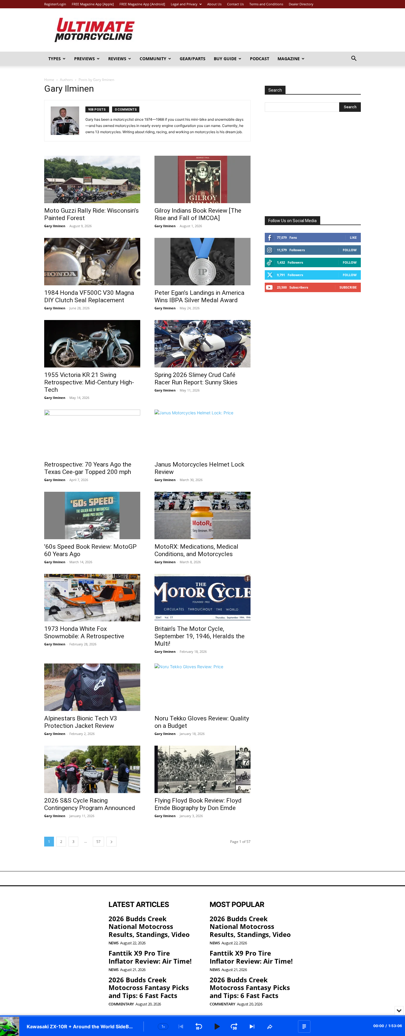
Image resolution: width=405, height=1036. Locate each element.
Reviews (117, 58)
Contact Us (235, 4)
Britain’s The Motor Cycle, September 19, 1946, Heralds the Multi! (199, 636)
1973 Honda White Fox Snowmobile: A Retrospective (84, 632)
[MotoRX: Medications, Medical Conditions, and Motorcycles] (202, 515)
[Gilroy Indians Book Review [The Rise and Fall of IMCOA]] (202, 179)
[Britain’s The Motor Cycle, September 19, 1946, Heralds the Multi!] (202, 597)
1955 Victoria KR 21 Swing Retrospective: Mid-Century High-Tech (89, 382)
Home (49, 79)
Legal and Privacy (184, 4)
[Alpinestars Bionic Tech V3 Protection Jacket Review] (92, 687)
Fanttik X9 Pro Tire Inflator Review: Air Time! (150, 957)
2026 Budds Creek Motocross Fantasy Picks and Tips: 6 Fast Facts (149, 987)
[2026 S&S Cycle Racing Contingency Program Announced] (92, 769)
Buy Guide (225, 58)
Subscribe (348, 287)
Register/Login (55, 4)
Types (54, 58)
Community (153, 58)
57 (98, 841)
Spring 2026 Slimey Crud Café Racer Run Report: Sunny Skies (195, 378)
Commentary (121, 1004)
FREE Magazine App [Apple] (93, 4)
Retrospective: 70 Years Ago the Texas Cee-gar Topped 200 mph (87, 468)
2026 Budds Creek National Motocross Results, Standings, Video (149, 926)
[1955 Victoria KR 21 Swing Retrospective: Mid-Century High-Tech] (92, 343)
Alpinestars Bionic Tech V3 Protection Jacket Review (80, 722)
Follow (350, 250)
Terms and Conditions (266, 4)
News (114, 943)
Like (353, 237)
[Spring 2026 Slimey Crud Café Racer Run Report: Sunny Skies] (202, 343)
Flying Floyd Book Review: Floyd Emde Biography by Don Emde (198, 804)
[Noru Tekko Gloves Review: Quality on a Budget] (202, 687)
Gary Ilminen (54, 226)
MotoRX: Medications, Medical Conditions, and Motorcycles (196, 550)
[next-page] (111, 841)
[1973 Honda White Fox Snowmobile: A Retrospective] (92, 597)
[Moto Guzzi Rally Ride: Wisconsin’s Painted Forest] (92, 179)
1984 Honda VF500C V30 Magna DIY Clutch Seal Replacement (89, 296)
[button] (354, 59)
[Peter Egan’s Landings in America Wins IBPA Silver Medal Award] (202, 261)
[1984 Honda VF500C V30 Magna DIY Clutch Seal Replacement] (92, 261)
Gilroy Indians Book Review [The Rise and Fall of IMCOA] (197, 214)
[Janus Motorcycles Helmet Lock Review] (202, 433)
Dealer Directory (301, 4)
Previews (84, 58)
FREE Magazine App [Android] (142, 4)
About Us (214, 4)
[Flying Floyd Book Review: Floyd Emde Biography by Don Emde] (202, 769)
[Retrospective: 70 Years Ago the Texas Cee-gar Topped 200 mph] (92, 433)
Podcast (259, 58)
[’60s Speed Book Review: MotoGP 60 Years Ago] (92, 515)
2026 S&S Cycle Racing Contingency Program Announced (89, 804)
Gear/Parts (192, 58)
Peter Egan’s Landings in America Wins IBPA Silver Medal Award (199, 296)
